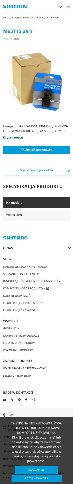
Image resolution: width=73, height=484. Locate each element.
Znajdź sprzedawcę (38, 150)
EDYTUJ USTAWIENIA (36, 478)
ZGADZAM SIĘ (36, 469)
